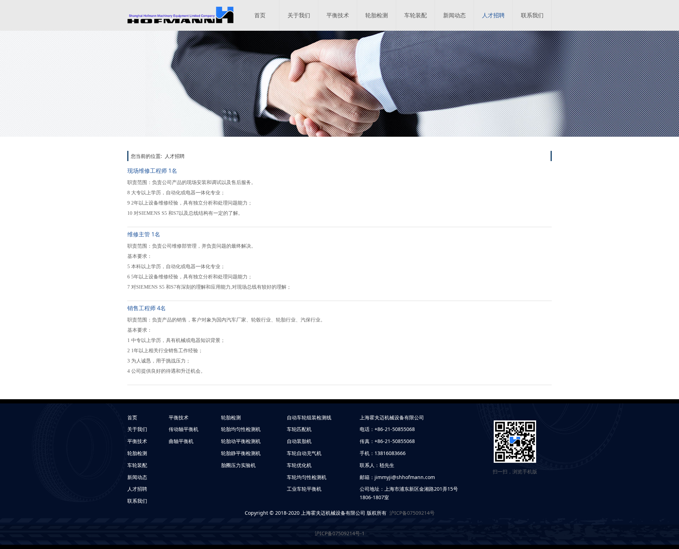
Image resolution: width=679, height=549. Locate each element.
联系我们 (532, 15)
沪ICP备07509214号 (411, 512)
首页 (260, 15)
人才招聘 (493, 15)
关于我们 (299, 15)
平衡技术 (337, 15)
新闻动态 (454, 15)
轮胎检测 (376, 15)
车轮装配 (415, 15)
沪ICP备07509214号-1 (340, 533)
